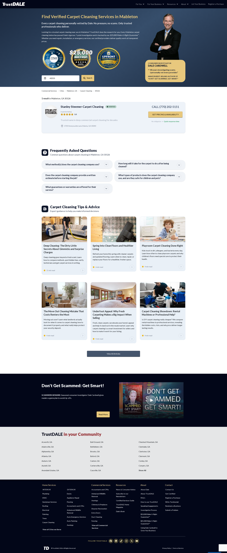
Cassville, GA (95, 470)
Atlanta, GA (46, 456)
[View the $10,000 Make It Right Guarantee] (81, 58)
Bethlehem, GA (96, 447)
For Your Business (154, 4)
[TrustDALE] (14, 4)
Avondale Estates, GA (50, 470)
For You (139, 4)
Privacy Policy (166, 548)
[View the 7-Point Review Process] (54, 58)
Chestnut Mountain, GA (148, 442)
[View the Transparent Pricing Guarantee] (108, 58)
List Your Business (198, 4)
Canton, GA (95, 461)
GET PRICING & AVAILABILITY (165, 114)
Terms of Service (178, 548)
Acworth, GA (47, 442)
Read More (103, 414)
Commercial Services (49, 91)
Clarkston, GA (144, 451)
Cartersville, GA (96, 465)
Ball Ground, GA (96, 442)
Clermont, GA (144, 456)
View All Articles (113, 354)
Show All (142, 470)
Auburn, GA (46, 461)
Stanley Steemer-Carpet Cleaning (82, 106)
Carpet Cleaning (86, 91)
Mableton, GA (72, 91)
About (183, 4)
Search (89, 78)
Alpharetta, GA (48, 451)
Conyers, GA (144, 465)
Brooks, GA (95, 451)
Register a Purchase (216, 4)
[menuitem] (52, 494)
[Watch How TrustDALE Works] (151, 400)
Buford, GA (94, 456)
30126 (97, 91)
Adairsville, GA (48, 447)
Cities (62, 91)
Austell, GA (46, 465)
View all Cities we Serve (52, 529)
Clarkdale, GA (144, 447)
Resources (171, 4)
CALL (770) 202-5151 (165, 106)
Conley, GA (143, 461)
